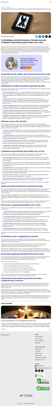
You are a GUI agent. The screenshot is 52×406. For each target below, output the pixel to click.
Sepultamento (38, 353)
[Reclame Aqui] (43, 376)
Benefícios (37, 343)
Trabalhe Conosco (39, 359)
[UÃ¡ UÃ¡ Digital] (26, 395)
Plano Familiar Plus (39, 341)
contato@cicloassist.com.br (44, 368)
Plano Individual (39, 336)
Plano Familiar (38, 338)
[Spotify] (39, 370)
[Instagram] (36, 370)
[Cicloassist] (5, 2)
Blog (8, 7)
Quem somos (38, 349)
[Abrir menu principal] (50, 2)
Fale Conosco (38, 355)
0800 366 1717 (40, 366)
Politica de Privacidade (40, 357)
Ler (49, 329)
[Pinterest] (42, 370)
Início (3, 7)
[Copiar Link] (49, 36)
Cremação (37, 351)
